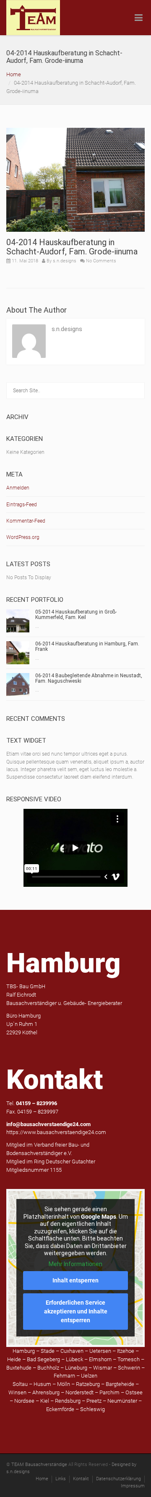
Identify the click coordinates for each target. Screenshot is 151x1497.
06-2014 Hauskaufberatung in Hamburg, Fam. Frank (87, 646)
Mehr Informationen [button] (75, 1264)
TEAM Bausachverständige (39, 1464)
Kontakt (81, 1478)
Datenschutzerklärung (118, 1478)
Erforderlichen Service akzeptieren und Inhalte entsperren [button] (75, 1311)
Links (60, 1478)
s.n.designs (64, 261)
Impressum (133, 1486)
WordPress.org (22, 537)
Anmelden (17, 488)
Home (13, 74)
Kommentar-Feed (25, 521)
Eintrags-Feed (21, 505)
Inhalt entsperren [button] (75, 1280)
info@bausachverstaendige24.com (48, 1124)
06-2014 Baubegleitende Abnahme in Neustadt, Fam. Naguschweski (88, 678)
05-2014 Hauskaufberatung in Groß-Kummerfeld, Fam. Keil (76, 614)
